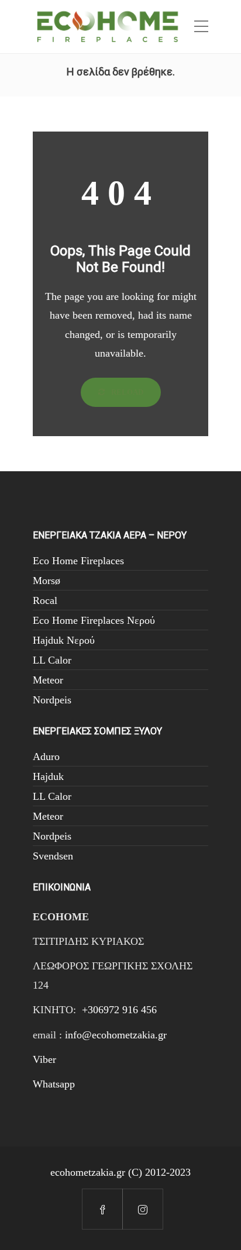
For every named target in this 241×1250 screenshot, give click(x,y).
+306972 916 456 (119, 1010)
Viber (44, 1059)
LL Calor (52, 660)
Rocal (45, 600)
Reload (126, 392)
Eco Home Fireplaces (78, 560)
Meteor (48, 680)
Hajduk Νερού (64, 640)
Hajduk (48, 776)
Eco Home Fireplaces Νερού (94, 620)
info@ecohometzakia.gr (116, 1035)
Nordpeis (52, 700)
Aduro (46, 756)
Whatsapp (54, 1084)
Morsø (46, 580)
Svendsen (53, 856)
